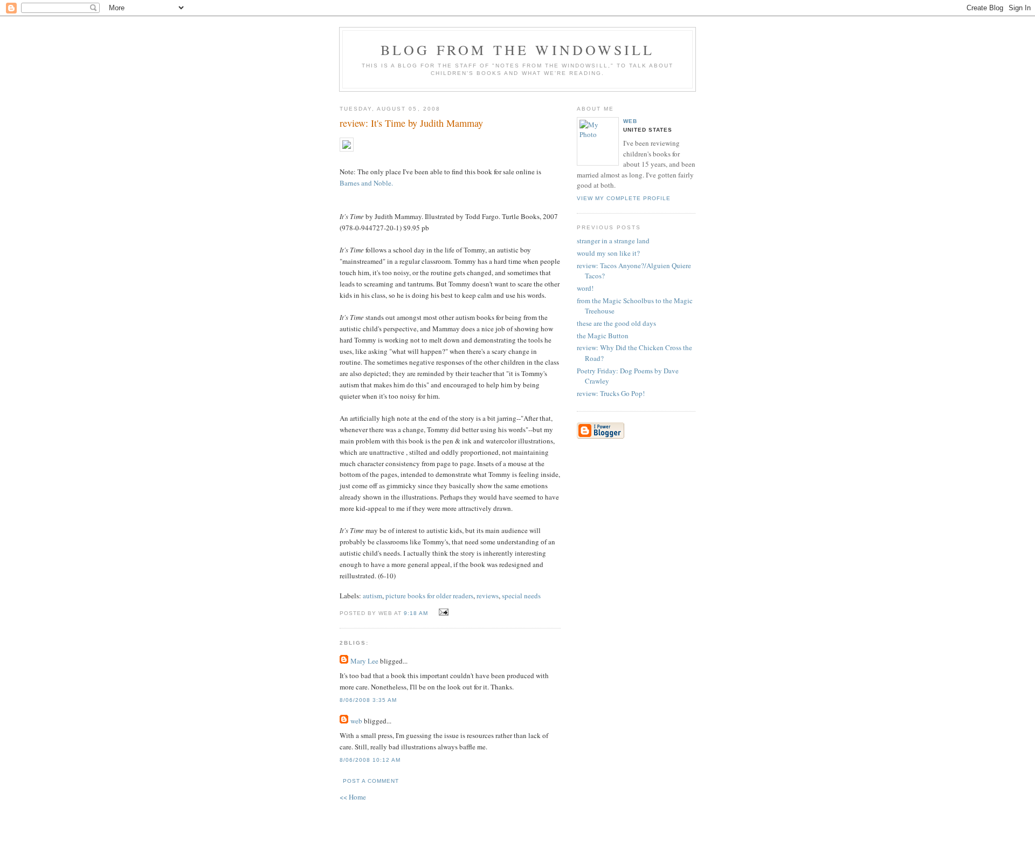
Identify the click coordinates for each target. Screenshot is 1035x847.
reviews (488, 595)
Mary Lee (364, 661)
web (356, 721)
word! (585, 288)
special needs (521, 595)
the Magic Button (603, 335)
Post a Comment (371, 781)
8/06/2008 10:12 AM (370, 760)
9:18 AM (416, 613)
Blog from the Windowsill (518, 49)
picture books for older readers (429, 595)
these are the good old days (616, 323)
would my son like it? (608, 253)
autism (372, 595)
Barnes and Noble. (366, 183)
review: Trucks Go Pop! (611, 393)
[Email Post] (442, 612)
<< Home (353, 797)
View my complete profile (624, 198)
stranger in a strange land (613, 240)
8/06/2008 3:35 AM (368, 700)
